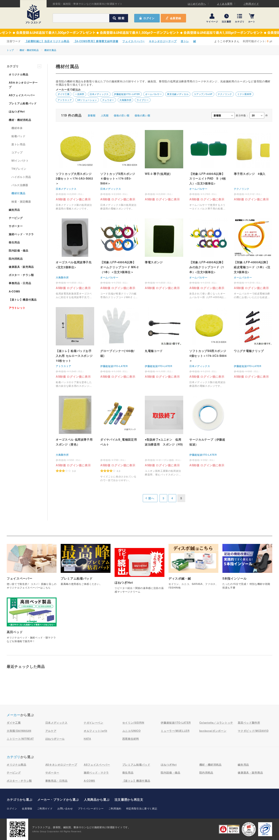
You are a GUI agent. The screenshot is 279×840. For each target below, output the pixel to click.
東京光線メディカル (178, 94)
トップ (10, 50)
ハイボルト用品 (21, 177)
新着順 (92, 115)
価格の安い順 (121, 115)
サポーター (16, 226)
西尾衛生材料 (130, 739)
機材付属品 (50, 50)
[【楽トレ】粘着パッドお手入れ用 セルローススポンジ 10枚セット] (75, 347)
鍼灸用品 (14, 210)
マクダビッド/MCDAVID (253, 731)
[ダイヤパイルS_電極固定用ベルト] (119, 439)
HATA (87, 739)
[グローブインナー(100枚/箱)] (119, 342)
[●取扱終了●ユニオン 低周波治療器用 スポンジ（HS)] (164, 436)
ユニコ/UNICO (131, 731)
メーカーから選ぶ (58, 799)
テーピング (16, 218)
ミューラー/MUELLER (175, 731)
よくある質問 (224, 3)
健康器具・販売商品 (21, 267)
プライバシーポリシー (91, 808)
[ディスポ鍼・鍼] (193, 568)
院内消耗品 (16, 258)
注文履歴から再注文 (129, 799)
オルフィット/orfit (95, 731)
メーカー (13, 714)
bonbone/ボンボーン (212, 731)
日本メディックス (99, 94)
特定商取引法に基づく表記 (141, 808)
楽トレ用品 (18, 144)
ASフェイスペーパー (22, 95)
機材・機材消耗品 (29, 50)
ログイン (12, 808)
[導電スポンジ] (164, 253)
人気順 (105, 115)
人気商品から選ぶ (96, 799)
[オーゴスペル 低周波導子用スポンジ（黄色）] (75, 434)
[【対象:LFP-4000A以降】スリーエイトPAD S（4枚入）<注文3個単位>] (208, 170)
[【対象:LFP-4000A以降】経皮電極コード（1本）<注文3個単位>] (253, 258)
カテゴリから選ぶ (19, 799)
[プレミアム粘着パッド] (85, 567)
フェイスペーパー (133, 41)
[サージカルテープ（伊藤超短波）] (208, 431)
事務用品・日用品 (20, 283)
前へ (151, 498)
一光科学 (79, 94)
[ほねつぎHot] (139, 572)
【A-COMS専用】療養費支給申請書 (96, 41)
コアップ (17, 152)
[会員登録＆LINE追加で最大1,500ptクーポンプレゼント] (139, 33)
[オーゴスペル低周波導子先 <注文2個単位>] (75, 258)
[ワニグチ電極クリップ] (253, 342)
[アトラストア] (33, 14)
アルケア (51, 731)
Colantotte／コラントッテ (216, 722)
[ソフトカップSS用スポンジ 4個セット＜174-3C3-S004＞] (208, 347)
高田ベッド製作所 (249, 722)
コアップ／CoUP (203, 94)
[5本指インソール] (247, 568)
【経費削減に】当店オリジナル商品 (47, 41)
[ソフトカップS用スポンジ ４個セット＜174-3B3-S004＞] (119, 170)
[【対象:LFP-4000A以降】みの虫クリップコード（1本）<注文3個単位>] (208, 258)
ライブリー (142, 99)
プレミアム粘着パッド (23, 103)
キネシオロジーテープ (163, 41)
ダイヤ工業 (63, 94)
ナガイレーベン (93, 722)
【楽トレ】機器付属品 (23, 299)
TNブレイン (18, 169)
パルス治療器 (19, 185)
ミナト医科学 (244, 94)
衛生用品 (14, 242)
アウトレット (17, 308)
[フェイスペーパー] (32, 568)
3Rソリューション (87, 99)
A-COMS (14, 291)
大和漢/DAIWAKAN (19, 731)
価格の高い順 (142, 115)
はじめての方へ (197, 3)
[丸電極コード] (164, 342)
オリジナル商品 (18, 74)
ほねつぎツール (55, 739)
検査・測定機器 (21, 201)
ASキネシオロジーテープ (23, 84)
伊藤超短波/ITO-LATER (127, 94)
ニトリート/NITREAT (20, 739)
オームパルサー (153, 94)
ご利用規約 (114, 808)
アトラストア (65, 99)
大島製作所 (125, 99)
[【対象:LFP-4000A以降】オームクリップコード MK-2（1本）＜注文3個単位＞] (119, 258)
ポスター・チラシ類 (21, 275)
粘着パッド (18, 136)
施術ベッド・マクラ (21, 234)
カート (251, 21)
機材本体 (17, 128)
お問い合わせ (65, 808)
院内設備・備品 (18, 250)
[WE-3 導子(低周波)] (164, 165)
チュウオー (108, 99)
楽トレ (185, 41)
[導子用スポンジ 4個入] (253, 165)
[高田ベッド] (32, 622)
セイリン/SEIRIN (133, 722)
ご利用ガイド (251, 3)
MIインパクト (20, 160)
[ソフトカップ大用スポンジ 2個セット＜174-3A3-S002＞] (75, 170)
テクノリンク (225, 94)
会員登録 (175, 18)
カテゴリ (239, 21)
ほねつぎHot (17, 111)
